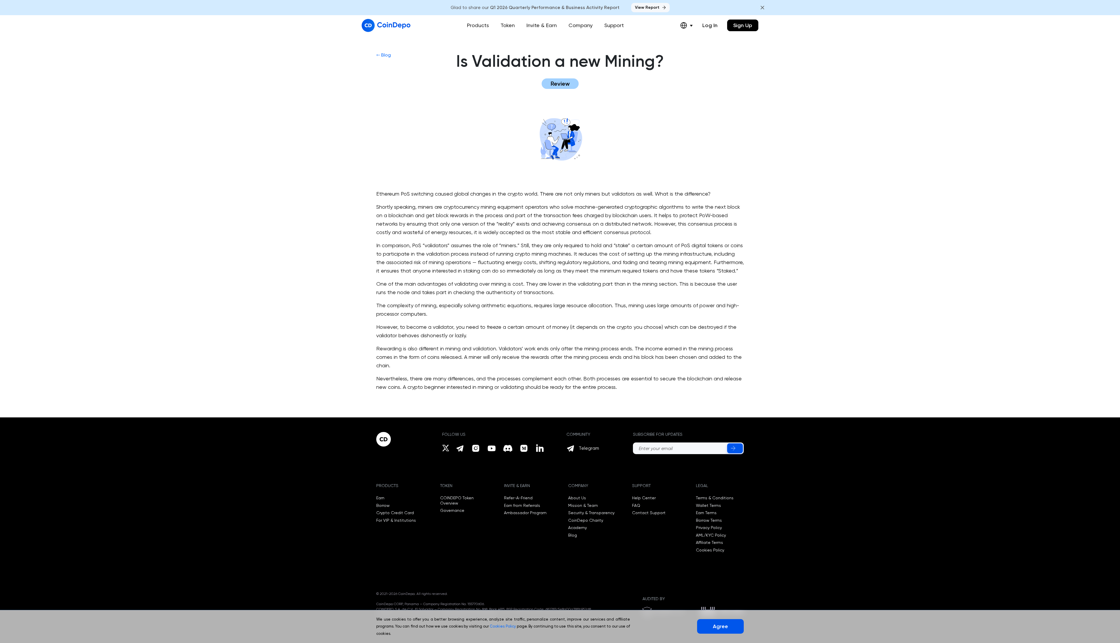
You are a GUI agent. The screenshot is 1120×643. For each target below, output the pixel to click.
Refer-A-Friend (518, 498)
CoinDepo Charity (585, 520)
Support (614, 25)
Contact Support (649, 512)
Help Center (644, 498)
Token (508, 25)
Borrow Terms (709, 520)
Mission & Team (583, 505)
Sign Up (742, 25)
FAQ (636, 505)
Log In (710, 25)
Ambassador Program (525, 512)
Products (478, 25)
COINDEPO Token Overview (457, 500)
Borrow (383, 505)
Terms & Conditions (715, 498)
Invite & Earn (541, 25)
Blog (572, 535)
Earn (380, 498)
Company (580, 25)
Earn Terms (706, 512)
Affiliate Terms (709, 542)
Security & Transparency (591, 512)
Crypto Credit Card (395, 512)
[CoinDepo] (386, 25)
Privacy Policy (709, 527)
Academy (577, 527)
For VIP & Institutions (396, 520)
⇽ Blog (383, 55)
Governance (452, 510)
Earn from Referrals (522, 505)
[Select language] (686, 25)
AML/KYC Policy (711, 535)
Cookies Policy (710, 550)
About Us (577, 498)
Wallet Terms (708, 505)
